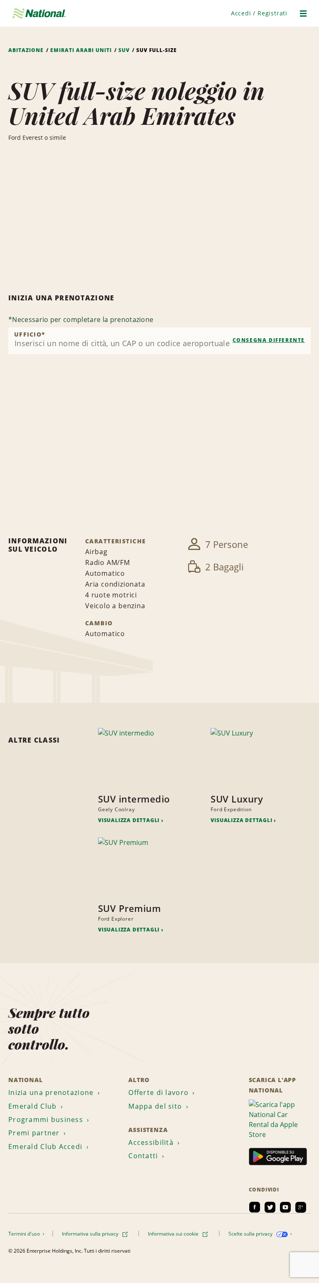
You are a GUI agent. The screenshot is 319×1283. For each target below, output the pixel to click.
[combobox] (159, 340)
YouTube (285, 1207)
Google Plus (301, 1207)
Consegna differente (269, 340)
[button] (259, 13)
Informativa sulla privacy (91, 1233)
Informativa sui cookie (174, 1233)
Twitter (270, 1207)
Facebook (254, 1207)
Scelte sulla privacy (251, 1233)
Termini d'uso (24, 1233)
